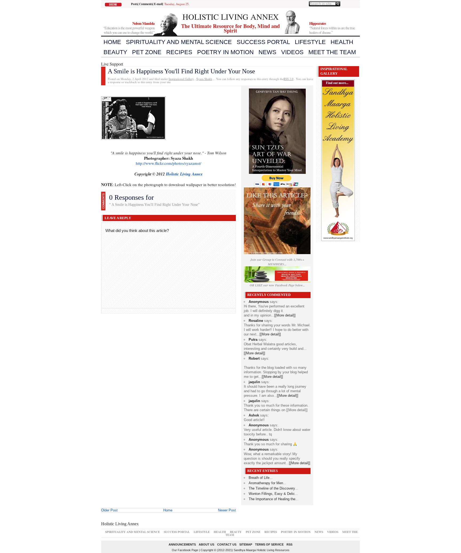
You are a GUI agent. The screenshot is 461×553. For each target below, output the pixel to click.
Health (342, 42)
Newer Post (227, 510)
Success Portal (263, 42)
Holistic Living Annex (184, 174)
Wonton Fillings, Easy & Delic (272, 494)
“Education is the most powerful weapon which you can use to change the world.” (128, 28)
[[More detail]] (285, 315)
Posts (134, 4)
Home (112, 42)
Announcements (182, 544)
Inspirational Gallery (181, 79)
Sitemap (245, 544)
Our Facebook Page (185, 550)
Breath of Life (259, 478)
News (267, 52)
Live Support (112, 64)
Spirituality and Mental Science (179, 42)
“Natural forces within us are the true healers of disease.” (332, 28)
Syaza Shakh (204, 79)
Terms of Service (269, 544)
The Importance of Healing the (272, 499)
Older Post (109, 510)
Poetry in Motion (225, 52)
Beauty (115, 52)
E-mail (158, 4)
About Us (206, 544)
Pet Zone (146, 52)
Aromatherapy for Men (266, 483)
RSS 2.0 (288, 79)
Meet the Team (332, 52)
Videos (292, 52)
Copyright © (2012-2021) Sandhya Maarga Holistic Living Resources (245, 550)
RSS (289, 544)
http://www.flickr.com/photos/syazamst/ (168, 163)
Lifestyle (310, 42)
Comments (146, 4)
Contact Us (226, 544)
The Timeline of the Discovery (272, 488)
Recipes (179, 52)
